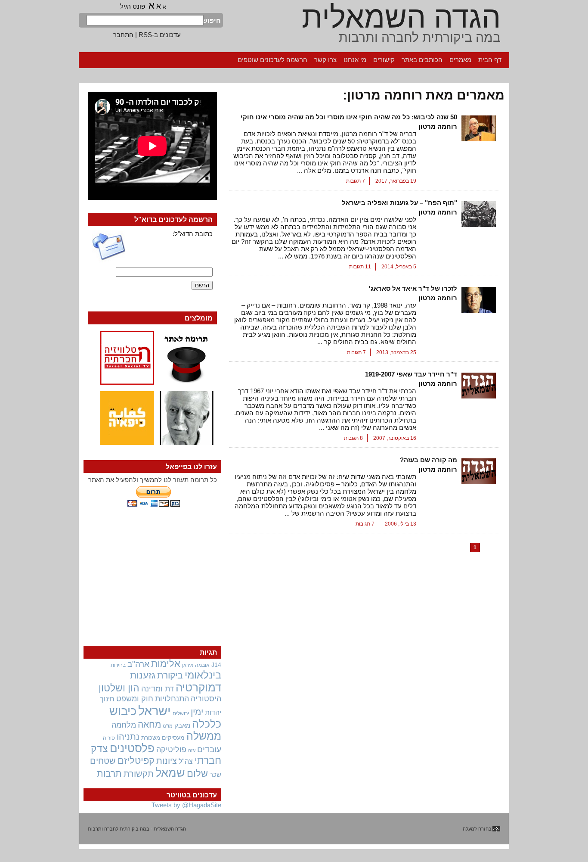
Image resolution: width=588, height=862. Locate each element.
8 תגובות (353, 438)
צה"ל (186, 761)
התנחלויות (172, 698)
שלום (197, 773)
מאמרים (460, 59)
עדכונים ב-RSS (160, 34)
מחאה (149, 724)
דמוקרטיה (198, 687)
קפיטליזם (136, 760)
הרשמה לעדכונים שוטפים (272, 59)
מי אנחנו (355, 59)
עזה (191, 750)
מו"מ (168, 725)
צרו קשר (325, 59)
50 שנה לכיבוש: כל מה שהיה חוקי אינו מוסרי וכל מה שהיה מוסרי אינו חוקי (349, 117)
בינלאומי (203, 675)
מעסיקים (173, 737)
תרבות (109, 773)
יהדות (213, 712)
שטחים (103, 761)
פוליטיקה (171, 749)
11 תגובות (360, 267)
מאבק (182, 725)
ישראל (154, 710)
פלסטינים (132, 748)
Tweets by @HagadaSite (186, 805)
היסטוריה (206, 698)
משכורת (150, 737)
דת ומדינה (157, 688)
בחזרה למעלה (477, 828)
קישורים (384, 59)
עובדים (209, 749)
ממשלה (203, 736)
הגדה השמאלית (401, 17)
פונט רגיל (132, 6)
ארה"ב (138, 664)
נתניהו (128, 736)
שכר (215, 774)
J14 (216, 664)
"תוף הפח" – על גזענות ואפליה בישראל (399, 202)
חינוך (107, 699)
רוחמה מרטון (437, 126)
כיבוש (122, 711)
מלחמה (123, 724)
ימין (197, 712)
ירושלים (181, 713)
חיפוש (212, 20)
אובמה (202, 665)
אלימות (165, 664)
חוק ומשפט (134, 698)
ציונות (166, 761)
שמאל (170, 772)
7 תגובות (355, 181)
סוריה (109, 738)
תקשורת (139, 773)
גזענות (142, 675)
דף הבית (489, 59)
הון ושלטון (119, 688)
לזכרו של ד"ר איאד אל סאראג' (413, 288)
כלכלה (206, 724)
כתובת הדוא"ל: (193, 233)
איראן (187, 665)
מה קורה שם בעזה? (428, 460)
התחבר (123, 34)
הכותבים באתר (422, 59)
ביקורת (170, 675)
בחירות (118, 665)
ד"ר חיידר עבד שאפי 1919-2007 (411, 374)
